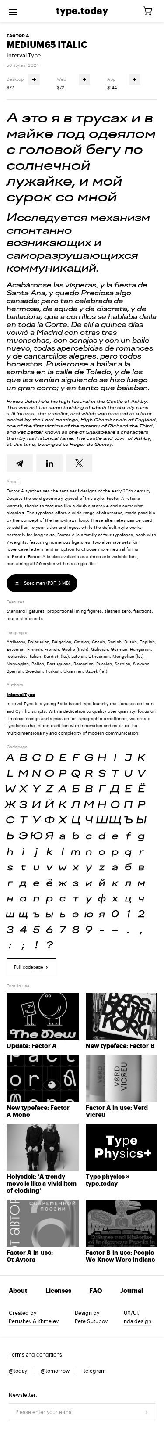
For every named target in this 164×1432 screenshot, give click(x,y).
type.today (82, 11)
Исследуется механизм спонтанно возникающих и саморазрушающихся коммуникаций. (78, 243)
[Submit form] (146, 1412)
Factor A (18, 36)
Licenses (58, 1291)
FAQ (95, 1291)
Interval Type (24, 55)
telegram (95, 1371)
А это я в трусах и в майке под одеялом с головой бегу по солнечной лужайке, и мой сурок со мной (81, 157)
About (18, 1291)
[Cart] (150, 11)
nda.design (137, 1321)
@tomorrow (55, 1371)
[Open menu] (13, 11)
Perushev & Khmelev (34, 1321)
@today (18, 1371)
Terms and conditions (35, 1354)
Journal (131, 1291)
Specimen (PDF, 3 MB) (46, 583)
